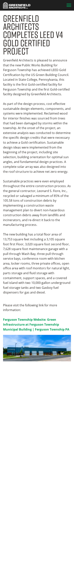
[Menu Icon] (69, 5)
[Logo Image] (16, 5)
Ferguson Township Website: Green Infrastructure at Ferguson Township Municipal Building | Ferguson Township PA (36, 324)
